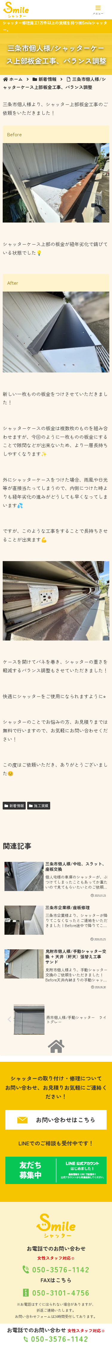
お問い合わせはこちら (65, 1119)
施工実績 (41, 805)
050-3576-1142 (58, 1338)
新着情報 (17, 805)
